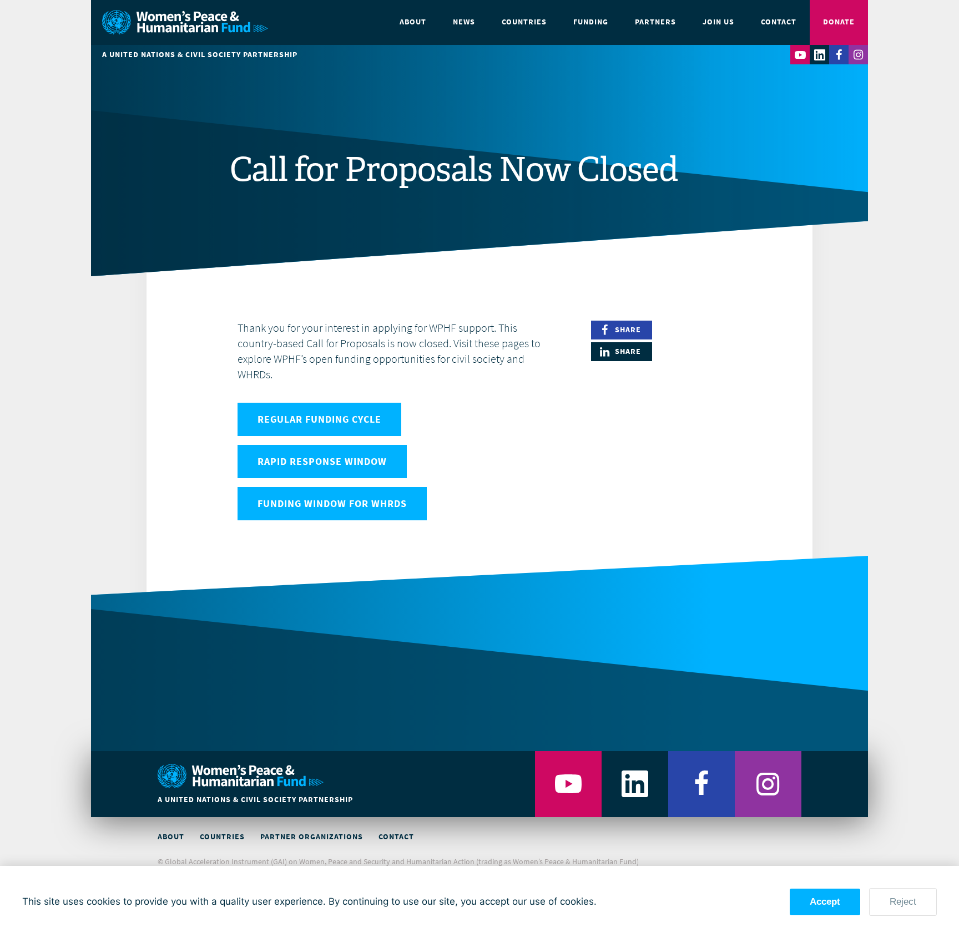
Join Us (718, 22)
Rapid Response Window (322, 461)
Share (628, 330)
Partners (655, 22)
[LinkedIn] (819, 54)
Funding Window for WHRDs (332, 503)
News (464, 22)
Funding (590, 22)
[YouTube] (800, 54)
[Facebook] (839, 54)
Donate (839, 22)
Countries (524, 22)
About (413, 22)
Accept (825, 901)
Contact (778, 22)
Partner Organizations (311, 836)
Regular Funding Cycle (319, 419)
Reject (903, 901)
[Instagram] (858, 54)
